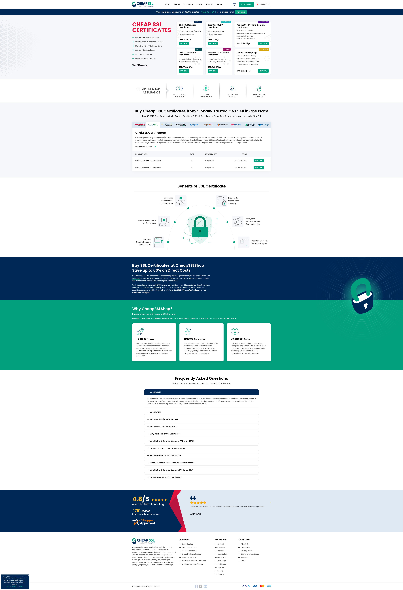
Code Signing (187, 544)
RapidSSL (221, 567)
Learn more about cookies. (14, 586)
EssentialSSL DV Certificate (215, 26)
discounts (136, 278)
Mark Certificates (189, 557)
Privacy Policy (246, 551)
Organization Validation (191, 554)
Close (28, 576)
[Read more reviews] (144, 524)
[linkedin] (205, 586)
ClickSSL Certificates (143, 147)
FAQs (243, 561)
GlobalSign (221, 561)
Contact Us (245, 547)
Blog (219, 4)
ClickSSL (220, 544)
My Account (246, 4)
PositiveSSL (221, 564)
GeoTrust (221, 557)
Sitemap (244, 557)
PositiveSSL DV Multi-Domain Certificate (251, 26)
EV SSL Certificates (189, 551)
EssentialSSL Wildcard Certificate (218, 53)
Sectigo (220, 571)
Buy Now (183, 43)
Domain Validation (189, 547)
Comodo (221, 547)
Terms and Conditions (250, 554)
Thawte (220, 574)
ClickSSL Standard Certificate (187, 26)
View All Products (139, 65)
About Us (245, 544)
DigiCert (220, 551)
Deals (199, 4)
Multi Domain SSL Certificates (194, 561)
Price (166, 4)
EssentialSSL (222, 554)
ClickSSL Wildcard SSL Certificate (148, 168)
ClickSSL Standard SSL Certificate (148, 161)
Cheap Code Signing (247, 52)
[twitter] (201, 586)
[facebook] (196, 586)
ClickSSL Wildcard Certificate (187, 53)
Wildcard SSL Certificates (192, 564)
